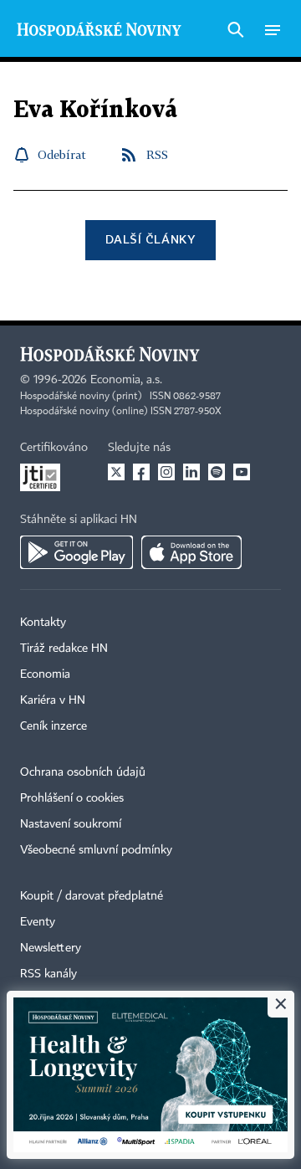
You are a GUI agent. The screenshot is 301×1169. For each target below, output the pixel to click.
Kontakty (43, 622)
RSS (157, 154)
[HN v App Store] (191, 552)
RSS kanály (48, 974)
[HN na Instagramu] (166, 472)
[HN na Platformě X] (116, 472)
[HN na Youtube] (241, 472)
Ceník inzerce (53, 726)
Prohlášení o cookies (72, 798)
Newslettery (50, 948)
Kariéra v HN (52, 700)
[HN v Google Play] (76, 552)
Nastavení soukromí (70, 824)
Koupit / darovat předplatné (91, 896)
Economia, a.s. (126, 380)
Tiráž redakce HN (64, 648)
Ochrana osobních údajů (82, 772)
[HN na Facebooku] (141, 472)
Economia (45, 674)
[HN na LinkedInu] (191, 472)
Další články (150, 239)
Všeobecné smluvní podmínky (96, 850)
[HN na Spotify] (216, 472)
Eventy (37, 922)
